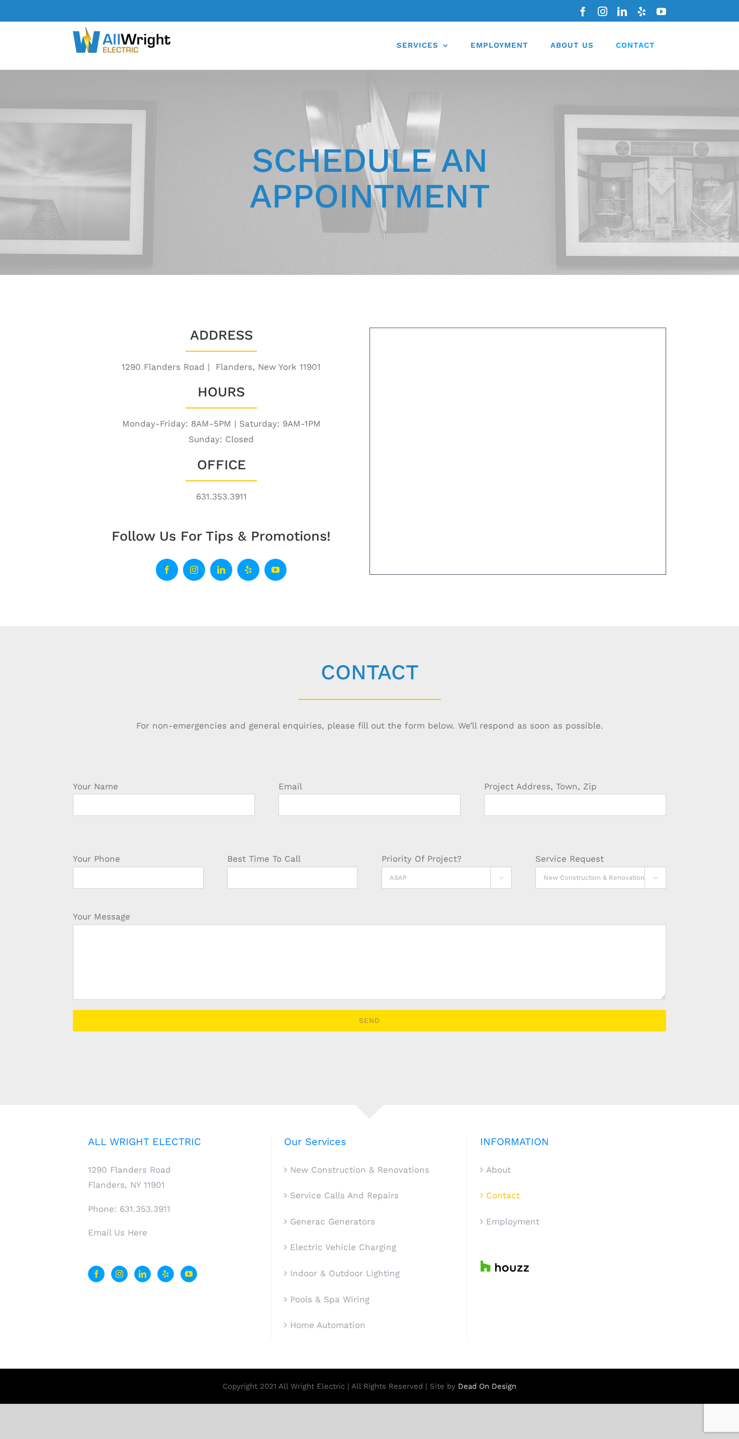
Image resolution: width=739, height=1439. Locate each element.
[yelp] (248, 570)
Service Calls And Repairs (344, 1195)
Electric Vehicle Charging (343, 1247)
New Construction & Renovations (359, 1170)
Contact (503, 1195)
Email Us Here (117, 1232)
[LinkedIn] (142, 1274)
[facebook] (167, 570)
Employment (512, 1221)
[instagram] (194, 570)
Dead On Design (487, 1386)
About (498, 1170)
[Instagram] (119, 1274)
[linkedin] (221, 570)
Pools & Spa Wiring (329, 1299)
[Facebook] (96, 1274)
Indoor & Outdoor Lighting (345, 1273)
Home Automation (327, 1325)
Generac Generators (332, 1221)
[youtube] (275, 570)
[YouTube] (188, 1274)
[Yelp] (165, 1274)
